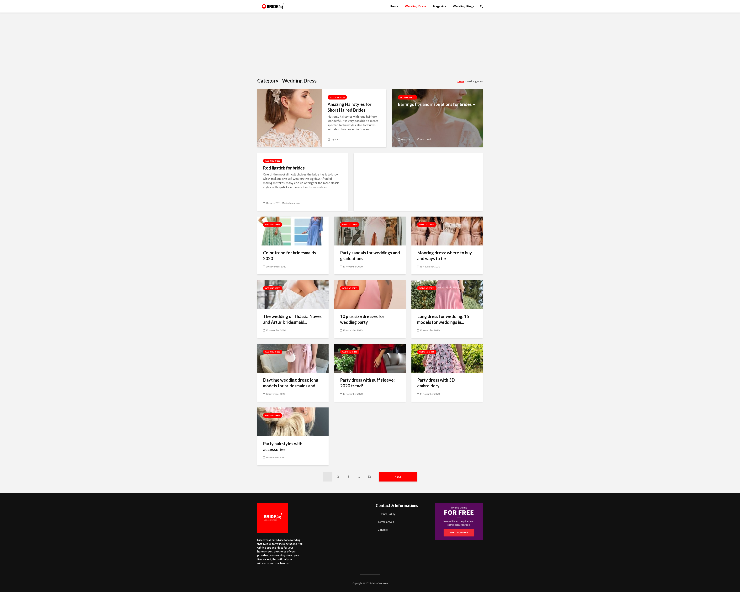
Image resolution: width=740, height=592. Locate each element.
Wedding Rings (463, 6)
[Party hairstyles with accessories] (293, 421)
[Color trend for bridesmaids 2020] (293, 231)
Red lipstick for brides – (285, 167)
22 (369, 476)
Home (394, 6)
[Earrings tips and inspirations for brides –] (437, 118)
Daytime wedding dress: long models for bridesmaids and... (290, 382)
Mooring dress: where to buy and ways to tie (444, 255)
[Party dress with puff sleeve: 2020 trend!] (370, 358)
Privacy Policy (386, 514)
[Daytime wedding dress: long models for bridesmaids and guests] (293, 358)
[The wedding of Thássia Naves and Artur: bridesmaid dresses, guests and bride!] (293, 294)
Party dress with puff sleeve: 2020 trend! (367, 382)
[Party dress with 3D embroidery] (447, 358)
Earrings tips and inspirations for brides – (436, 104)
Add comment (292, 203)
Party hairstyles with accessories (282, 446)
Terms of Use (386, 522)
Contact (383, 529)
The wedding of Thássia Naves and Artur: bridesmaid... (292, 319)
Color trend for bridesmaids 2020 (289, 255)
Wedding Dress (415, 6)
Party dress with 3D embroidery (436, 382)
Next (397, 476)
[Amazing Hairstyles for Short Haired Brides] (289, 118)
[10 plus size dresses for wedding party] (370, 294)
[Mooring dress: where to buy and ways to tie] (447, 231)
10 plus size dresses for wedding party (362, 319)
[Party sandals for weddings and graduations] (370, 231)
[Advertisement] (370, 45)
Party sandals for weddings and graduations (370, 255)
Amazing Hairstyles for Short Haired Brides (350, 107)
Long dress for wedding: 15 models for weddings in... (443, 319)
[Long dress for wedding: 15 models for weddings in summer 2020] (447, 294)
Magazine (439, 6)
